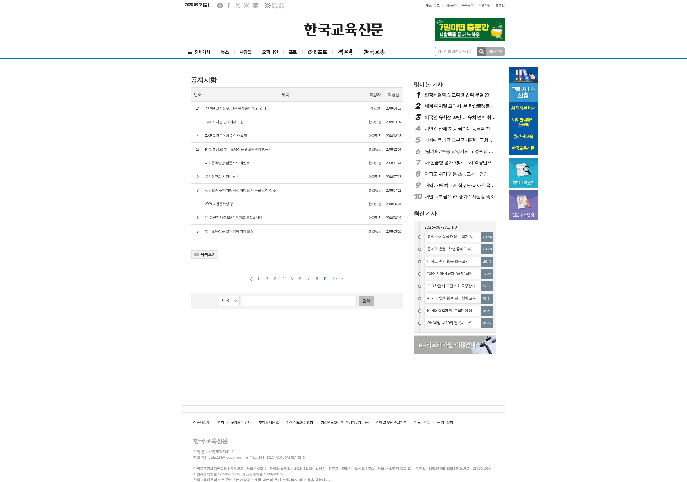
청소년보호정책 (344, 422)
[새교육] (345, 52)
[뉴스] (225, 52)
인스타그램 (247, 6)
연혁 (220, 422)
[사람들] (245, 52)
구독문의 (468, 5)
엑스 (238, 6)
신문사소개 (201, 422)
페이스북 (229, 6)
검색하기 (481, 51)
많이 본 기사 (428, 84)
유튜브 (220, 6)
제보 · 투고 (433, 5)
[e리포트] (317, 52)
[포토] (292, 52)
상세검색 (495, 51)
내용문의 (451, 5)
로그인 (500, 5)
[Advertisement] (217, 26)
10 (334, 278)
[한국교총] (374, 52)
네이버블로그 (255, 6)
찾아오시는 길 (269, 422)
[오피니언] (270, 52)
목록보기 (207, 254)
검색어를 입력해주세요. (455, 51)
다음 (342, 279)
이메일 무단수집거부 (391, 422)
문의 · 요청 (445, 422)
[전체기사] (199, 52)
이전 (251, 279)
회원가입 (484, 5)
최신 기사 (425, 213)
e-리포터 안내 (241, 422)
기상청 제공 (278, 7)
